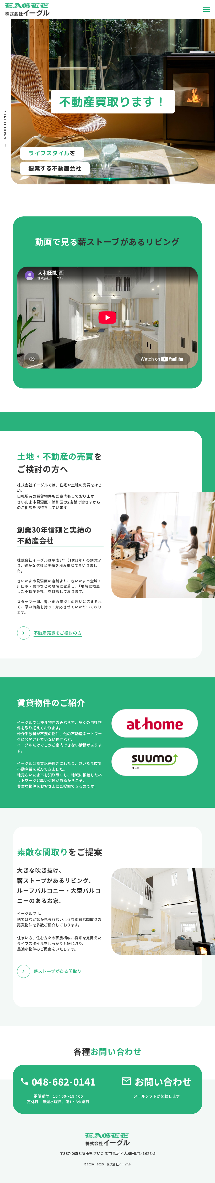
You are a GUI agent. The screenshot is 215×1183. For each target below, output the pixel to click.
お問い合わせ (163, 1081)
